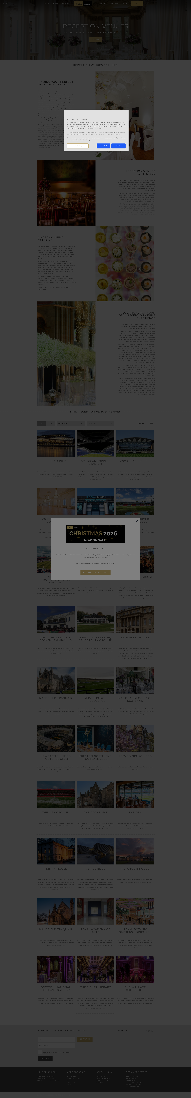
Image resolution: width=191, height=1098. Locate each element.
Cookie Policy (85, 140)
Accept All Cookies (118, 146)
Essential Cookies (103, 146)
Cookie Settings (78, 146)
